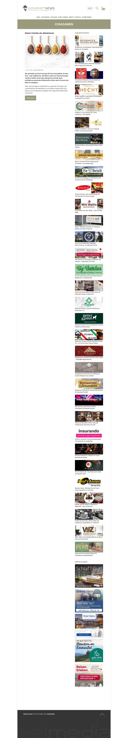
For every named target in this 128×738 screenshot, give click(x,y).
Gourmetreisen (86, 17)
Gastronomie (45, 17)
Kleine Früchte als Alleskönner (39, 33)
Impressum (28, 714)
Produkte (78, 17)
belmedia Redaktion (38, 70)
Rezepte (71, 17)
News (38, 17)
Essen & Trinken (63, 17)
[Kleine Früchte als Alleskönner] (47, 52)
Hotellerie (53, 17)
